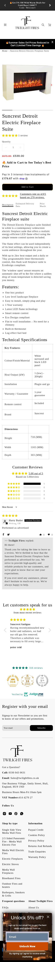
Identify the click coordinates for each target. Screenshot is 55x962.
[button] (10, 135)
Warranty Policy (37, 857)
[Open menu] (5, 25)
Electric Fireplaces (12, 858)
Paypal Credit (35, 830)
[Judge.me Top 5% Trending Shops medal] (42, 680)
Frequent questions (13, 901)
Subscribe (41, 728)
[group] (27, 5)
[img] (10, 515)
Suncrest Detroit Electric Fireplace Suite (29, 51)
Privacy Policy (36, 840)
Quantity (6, 141)
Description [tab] (7, 205)
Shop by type (10, 823)
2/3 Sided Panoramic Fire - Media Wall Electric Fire (13, 841)
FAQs (5, 907)
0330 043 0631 (17, 772)
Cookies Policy (36, 835)
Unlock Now (27, 946)
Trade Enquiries (37, 851)
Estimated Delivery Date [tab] (25, 204)
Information (35, 823)
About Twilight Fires (40, 901)
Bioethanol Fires (11, 878)
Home (5, 51)
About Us (33, 907)
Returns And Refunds (40, 846)
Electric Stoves (10, 864)
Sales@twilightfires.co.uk (25, 778)
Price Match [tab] (43, 204)
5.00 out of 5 (36, 473)
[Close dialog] (48, 916)
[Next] (50, 5)
